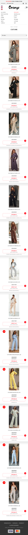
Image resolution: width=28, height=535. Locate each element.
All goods (3, 12)
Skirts (2, 21)
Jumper (2, 17)
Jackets (15, 15)
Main (12, 26)
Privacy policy (20, 527)
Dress (2, 15)
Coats (15, 17)
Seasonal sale (17, 14)
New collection (4, 14)
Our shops (3, 3)
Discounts (16, 12)
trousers (16, 19)
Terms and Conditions (10, 527)
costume (16, 21)
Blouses (2, 19)
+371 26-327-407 (10, 3)
